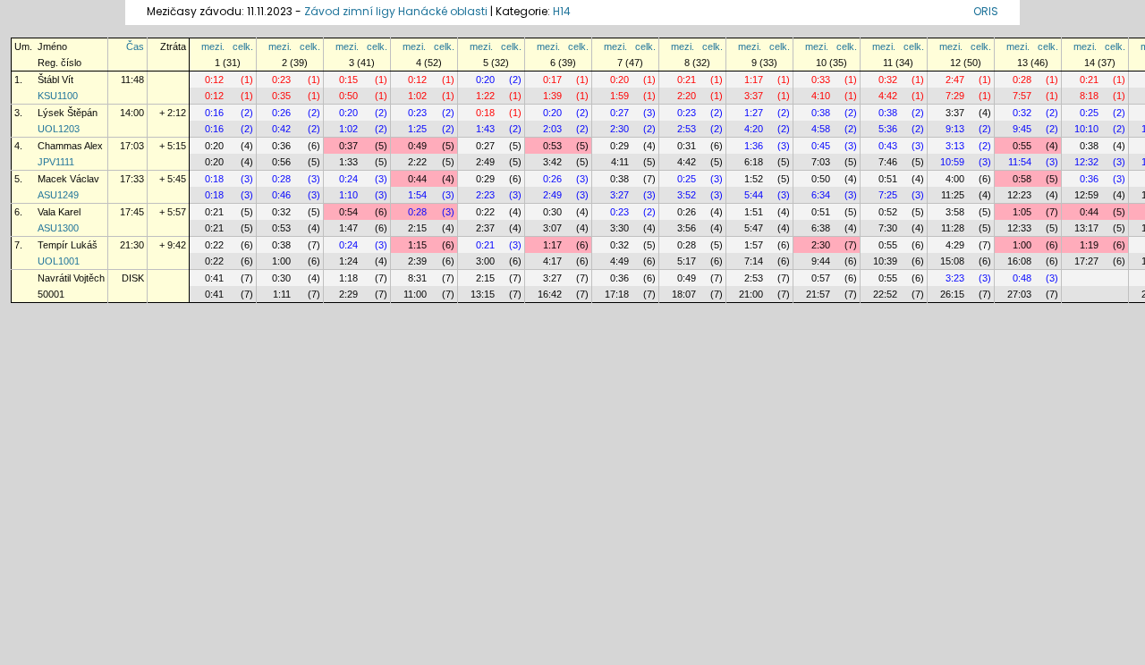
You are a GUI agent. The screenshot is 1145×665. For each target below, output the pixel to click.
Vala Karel (59, 211)
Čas (135, 46)
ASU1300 (58, 228)
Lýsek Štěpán (68, 112)
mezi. (213, 46)
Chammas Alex (70, 145)
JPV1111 (56, 161)
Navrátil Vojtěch (71, 278)
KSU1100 (58, 95)
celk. (243, 46)
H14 (562, 11)
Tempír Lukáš (68, 245)
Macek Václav (68, 178)
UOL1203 (59, 128)
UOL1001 (59, 261)
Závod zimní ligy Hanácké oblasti (396, 11)
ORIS (985, 11)
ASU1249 (58, 194)
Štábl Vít (55, 79)
